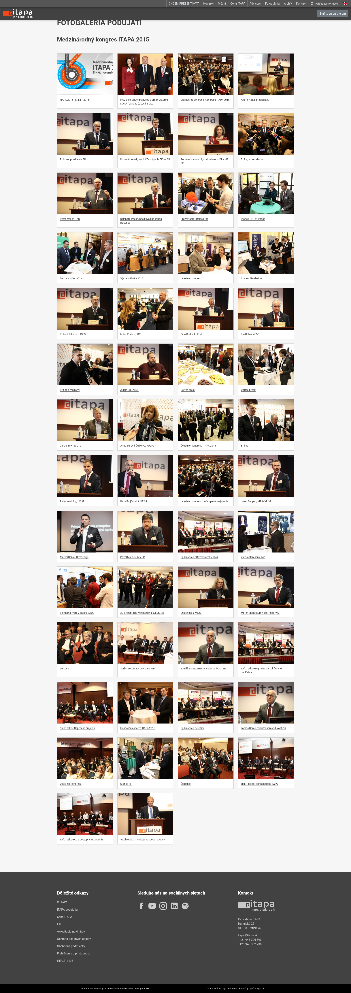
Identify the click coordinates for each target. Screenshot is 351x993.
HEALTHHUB (65, 960)
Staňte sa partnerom (333, 13)
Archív (288, 3)
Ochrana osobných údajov (74, 939)
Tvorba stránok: (214, 988)
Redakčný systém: (247, 988)
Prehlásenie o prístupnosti (73, 953)
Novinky (208, 3)
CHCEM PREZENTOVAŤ (184, 3)
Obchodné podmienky (71, 946)
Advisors (255, 3)
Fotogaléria (272, 3)
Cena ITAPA (237, 3)
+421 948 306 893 (250, 939)
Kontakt (301, 3)
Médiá (222, 3)
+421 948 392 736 (250, 944)
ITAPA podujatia (67, 909)
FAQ (59, 924)
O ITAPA (62, 902)
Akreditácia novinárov (71, 931)
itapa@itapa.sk (247, 935)
